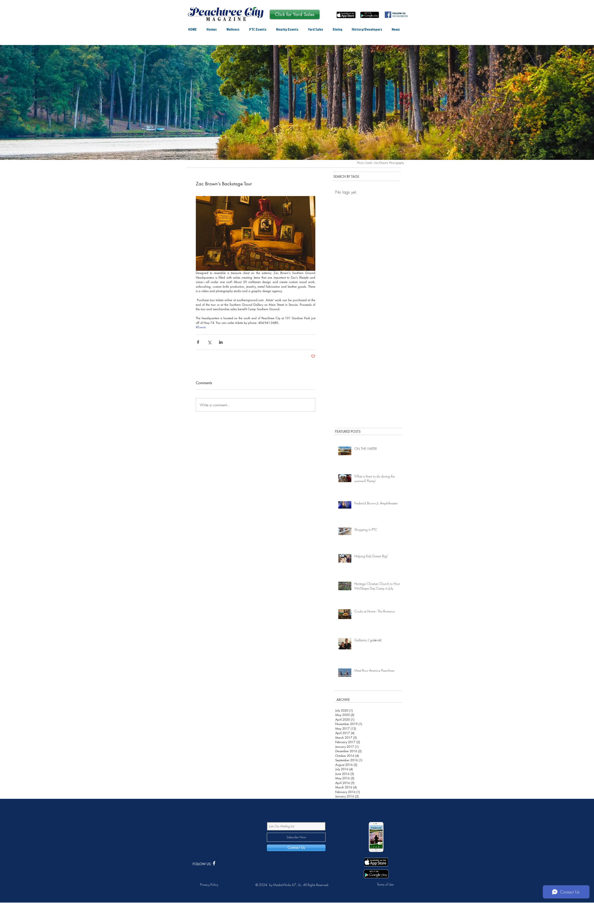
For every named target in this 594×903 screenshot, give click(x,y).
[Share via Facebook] (198, 342)
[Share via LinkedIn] (221, 342)
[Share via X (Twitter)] (209, 342)
